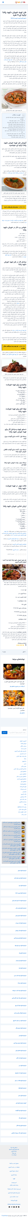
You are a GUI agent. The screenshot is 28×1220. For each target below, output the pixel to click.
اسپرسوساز (14, 1182)
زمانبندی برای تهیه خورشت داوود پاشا (16, 124)
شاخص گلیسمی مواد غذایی (20, 769)
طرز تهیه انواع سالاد (22, 1118)
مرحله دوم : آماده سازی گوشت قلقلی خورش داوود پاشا (14, 131)
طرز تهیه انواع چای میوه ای (21, 960)
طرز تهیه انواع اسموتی (22, 870)
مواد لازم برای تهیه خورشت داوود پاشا (16, 126)
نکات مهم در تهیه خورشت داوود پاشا (16, 135)
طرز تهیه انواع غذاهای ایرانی (20, 1050)
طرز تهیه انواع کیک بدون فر (21, 923)
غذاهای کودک (23, 784)
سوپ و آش (23, 766)
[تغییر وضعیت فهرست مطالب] (23, 115)
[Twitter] (16, 1207)
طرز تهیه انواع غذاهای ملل (12, 354)
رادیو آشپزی (14, 1151)
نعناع (18, 303)
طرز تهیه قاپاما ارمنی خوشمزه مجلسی (16, 709)
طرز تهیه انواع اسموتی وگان (21, 1028)
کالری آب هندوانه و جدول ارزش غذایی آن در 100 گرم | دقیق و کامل (11, 857)
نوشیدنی (24, 792)
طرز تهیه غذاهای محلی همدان (9, 533)
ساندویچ (24, 761)
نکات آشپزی (23, 794)
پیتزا (25, 804)
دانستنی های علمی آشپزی (20, 751)
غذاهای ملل (12, 686)
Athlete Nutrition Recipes (14, 1204)
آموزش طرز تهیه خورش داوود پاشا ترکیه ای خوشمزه (15, 118)
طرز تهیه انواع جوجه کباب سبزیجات (19, 990)
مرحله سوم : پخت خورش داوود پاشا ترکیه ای (15, 133)
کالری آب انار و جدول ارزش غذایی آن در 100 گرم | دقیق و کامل (11, 862)
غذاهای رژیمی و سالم (21, 776)
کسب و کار (24, 814)
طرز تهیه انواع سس (22, 1065)
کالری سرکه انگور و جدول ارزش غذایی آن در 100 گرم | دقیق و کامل (11, 853)
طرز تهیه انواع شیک (22, 968)
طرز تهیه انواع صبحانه (22, 983)
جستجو (24, 730)
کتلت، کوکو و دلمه (22, 812)
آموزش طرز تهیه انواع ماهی (21, 1103)
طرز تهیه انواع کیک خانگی (21, 1058)
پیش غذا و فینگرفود (21, 807)
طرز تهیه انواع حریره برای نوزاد (20, 945)
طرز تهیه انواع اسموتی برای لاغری (20, 1043)
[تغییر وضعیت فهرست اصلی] (3, 2)
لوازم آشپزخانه (23, 787)
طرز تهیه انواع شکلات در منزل (20, 1080)
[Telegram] (11, 1207)
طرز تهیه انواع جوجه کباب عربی (20, 975)
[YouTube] (9, 1207)
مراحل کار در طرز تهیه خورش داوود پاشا (15, 122)
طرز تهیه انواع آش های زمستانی (20, 1013)
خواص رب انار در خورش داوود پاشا (16, 121)
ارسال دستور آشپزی (14, 1171)
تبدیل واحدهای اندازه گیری (14, 1193)
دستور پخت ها (14, 1147)
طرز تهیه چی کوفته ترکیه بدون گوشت (15, 173)
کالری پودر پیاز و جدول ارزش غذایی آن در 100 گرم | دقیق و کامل (11, 845)
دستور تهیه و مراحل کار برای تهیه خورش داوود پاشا (13, 127)
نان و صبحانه (23, 789)
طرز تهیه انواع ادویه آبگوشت (20, 1110)
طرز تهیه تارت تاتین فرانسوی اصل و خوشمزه (15, 683)
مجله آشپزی (14, 1175)
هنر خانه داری (23, 799)
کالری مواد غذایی (22, 809)
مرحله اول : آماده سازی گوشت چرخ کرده (15, 129)
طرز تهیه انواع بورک (22, 953)
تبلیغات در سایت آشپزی (14, 1167)
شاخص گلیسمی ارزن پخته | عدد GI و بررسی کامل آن (12, 827)
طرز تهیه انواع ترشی (22, 1035)
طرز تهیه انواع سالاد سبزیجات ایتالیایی (18, 1133)
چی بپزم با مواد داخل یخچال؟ (14, 1189)
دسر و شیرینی (17, 686)
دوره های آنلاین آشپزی (14, 1149)
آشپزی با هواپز (23, 741)
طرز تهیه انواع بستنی (22, 1095)
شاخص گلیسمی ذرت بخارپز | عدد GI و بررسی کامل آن (11, 832)
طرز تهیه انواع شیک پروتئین (20, 930)
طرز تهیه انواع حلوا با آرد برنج (20, 1005)
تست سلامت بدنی (14, 1197)
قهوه (14, 1179)
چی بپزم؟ (14, 1153)
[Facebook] (18, 1207)
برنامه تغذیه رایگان (14, 1185)
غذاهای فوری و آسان (21, 779)
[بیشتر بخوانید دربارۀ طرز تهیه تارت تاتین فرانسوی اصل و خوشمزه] (13, 672)
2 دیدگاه (23, 686)
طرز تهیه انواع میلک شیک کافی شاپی (19, 998)
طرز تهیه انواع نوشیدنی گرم (21, 908)
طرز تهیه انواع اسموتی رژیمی (20, 915)
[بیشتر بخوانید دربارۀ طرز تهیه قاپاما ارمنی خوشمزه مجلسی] (13, 698)
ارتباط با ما (14, 1155)
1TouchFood (4, 1216)
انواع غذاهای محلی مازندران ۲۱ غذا (18, 535)
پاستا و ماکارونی (22, 802)
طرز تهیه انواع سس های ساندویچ (19, 1020)
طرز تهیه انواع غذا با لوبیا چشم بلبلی (19, 900)
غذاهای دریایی (23, 774)
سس (25, 764)
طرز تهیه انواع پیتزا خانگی (21, 1125)
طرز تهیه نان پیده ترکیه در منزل (19, 330)
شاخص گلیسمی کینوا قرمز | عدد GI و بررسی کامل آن (12, 840)
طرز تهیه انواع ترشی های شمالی (20, 878)
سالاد (25, 759)
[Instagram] (14, 1207)
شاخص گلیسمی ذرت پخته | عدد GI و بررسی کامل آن (11, 836)
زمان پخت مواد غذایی (21, 756)
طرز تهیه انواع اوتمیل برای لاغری (20, 938)
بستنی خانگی (23, 746)
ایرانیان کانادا (23, 744)
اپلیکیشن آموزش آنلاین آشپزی (19, 544)
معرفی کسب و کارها (14, 1163)
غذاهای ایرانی (23, 771)
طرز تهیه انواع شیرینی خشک (20, 893)
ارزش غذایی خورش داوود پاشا (17, 137)
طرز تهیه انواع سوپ (22, 885)
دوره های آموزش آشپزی (13, 539)
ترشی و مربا (23, 749)
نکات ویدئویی (23, 797)
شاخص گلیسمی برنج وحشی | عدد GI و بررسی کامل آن (11, 823)
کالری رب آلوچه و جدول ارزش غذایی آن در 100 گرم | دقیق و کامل (11, 849)
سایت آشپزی (16, 550)
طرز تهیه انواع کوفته (22, 1088)
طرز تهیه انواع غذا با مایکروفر (20, 1073)
